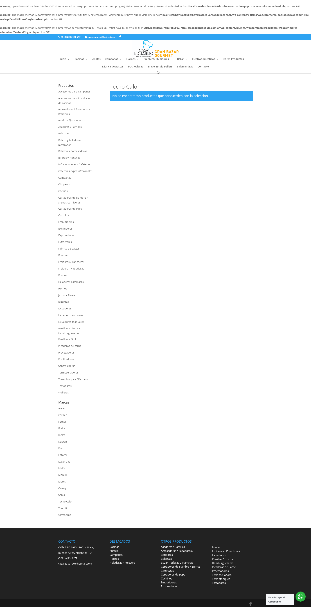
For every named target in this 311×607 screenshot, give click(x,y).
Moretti (62, 481)
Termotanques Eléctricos (73, 379)
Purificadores (66, 359)
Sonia (61, 495)
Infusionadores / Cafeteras (74, 164)
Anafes (96, 59)
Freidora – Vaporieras (71, 268)
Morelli (62, 475)
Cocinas (79, 59)
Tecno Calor (65, 501)
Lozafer (62, 455)
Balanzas (63, 133)
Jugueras (63, 302)
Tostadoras (65, 386)
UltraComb (64, 515)
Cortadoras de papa (173, 574)
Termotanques (221, 579)
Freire (61, 428)
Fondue (62, 275)
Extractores (65, 242)
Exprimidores (66, 235)
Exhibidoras (65, 228)
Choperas (64, 184)
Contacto (203, 66)
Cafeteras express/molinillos (75, 171)
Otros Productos (233, 59)
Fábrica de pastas (112, 66)
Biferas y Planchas (69, 157)
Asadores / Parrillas (70, 126)
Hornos (131, 59)
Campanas (111, 59)
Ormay (62, 488)
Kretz (61, 448)
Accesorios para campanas (74, 91)
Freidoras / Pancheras (71, 262)
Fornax (62, 421)
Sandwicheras (66, 366)
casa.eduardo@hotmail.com (75, 563)
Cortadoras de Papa (70, 208)
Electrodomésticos (203, 59)
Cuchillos (63, 215)
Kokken (62, 441)
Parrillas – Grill (67, 339)
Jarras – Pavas (66, 295)
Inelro (61, 435)
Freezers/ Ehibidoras (156, 59)
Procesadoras (66, 352)
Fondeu (216, 547)
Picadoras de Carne (224, 567)
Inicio (63, 59)
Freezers (63, 255)
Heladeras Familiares (71, 282)
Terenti (62, 508)
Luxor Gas (64, 461)
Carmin (62, 415)
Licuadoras (64, 308)
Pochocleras (135, 66)
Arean (62, 408)
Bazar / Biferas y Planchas (177, 562)
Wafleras (63, 392)
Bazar (180, 59)
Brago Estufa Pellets (160, 66)
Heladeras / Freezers (122, 562)
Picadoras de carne (69, 346)
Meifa (61, 468)
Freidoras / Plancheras (226, 551)
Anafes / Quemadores (71, 120)
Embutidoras (66, 222)
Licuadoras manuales (71, 321)
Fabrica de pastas (69, 248)
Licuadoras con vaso (70, 315)
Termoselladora (221, 575)
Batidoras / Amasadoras (72, 151)
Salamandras (185, 66)
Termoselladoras (68, 372)
